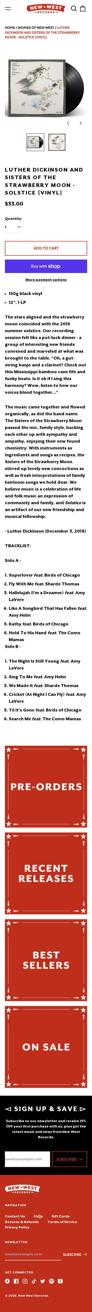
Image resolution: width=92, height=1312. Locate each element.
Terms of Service (62, 1222)
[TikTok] (33, 1281)
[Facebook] (16, 1281)
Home (10, 27)
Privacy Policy (17, 1227)
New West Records (33, 1295)
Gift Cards (61, 1216)
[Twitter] (42, 1281)
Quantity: (13, 218)
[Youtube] (60, 1281)
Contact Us (15, 1216)
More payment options (46, 280)
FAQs (38, 1216)
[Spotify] (51, 1281)
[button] (73, 8)
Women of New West (36, 27)
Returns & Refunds (22, 1222)
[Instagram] (25, 1281)
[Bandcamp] (7, 1281)
